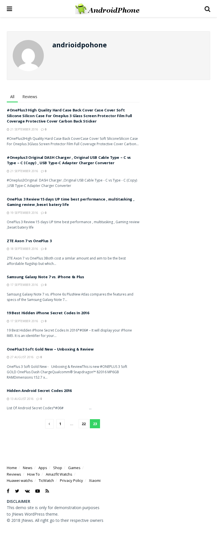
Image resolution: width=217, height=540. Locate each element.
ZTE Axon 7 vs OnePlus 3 (29, 241)
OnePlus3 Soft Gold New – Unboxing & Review (50, 350)
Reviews (29, 96)
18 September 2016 (23, 249)
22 (84, 423)
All (12, 96)
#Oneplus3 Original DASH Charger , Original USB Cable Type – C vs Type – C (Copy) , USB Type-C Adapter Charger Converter (69, 161)
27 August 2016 (21, 357)
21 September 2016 (23, 129)
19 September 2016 (23, 213)
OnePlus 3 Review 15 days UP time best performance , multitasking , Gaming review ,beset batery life (70, 202)
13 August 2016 (21, 399)
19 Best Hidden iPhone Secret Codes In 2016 (48, 313)
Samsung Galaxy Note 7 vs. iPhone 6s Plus (45, 277)
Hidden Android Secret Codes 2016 (39, 391)
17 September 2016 (23, 285)
